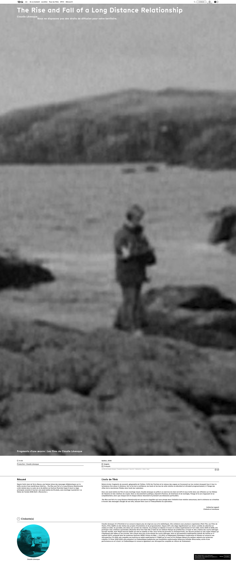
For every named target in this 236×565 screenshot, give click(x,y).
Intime (144, 469)
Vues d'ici (131, 469)
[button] (194, 2)
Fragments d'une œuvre (123, 469)
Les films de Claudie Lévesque (109, 469)
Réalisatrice (138, 469)
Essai (148, 469)
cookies (206, 555)
